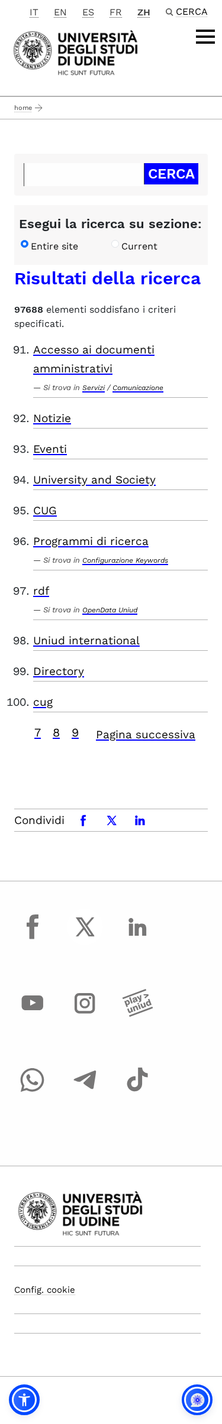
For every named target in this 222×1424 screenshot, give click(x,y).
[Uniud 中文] (75, 52)
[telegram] (85, 1091)
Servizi (93, 388)
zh (143, 12)
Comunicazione (137, 388)
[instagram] (85, 1014)
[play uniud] (137, 1014)
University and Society (94, 479)
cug (43, 702)
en (60, 12)
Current (139, 246)
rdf (41, 591)
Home (23, 108)
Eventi (50, 449)
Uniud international (86, 640)
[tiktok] (137, 1091)
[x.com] (85, 937)
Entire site (54, 246)
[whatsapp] (32, 1091)
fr (116, 12)
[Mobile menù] (205, 37)
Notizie (52, 418)
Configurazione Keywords (125, 560)
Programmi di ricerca (91, 541)
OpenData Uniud (109, 610)
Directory (58, 671)
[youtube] (32, 1014)
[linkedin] (137, 937)
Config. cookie (44, 1289)
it (34, 12)
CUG (45, 510)
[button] (24, 1399)
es (88, 12)
